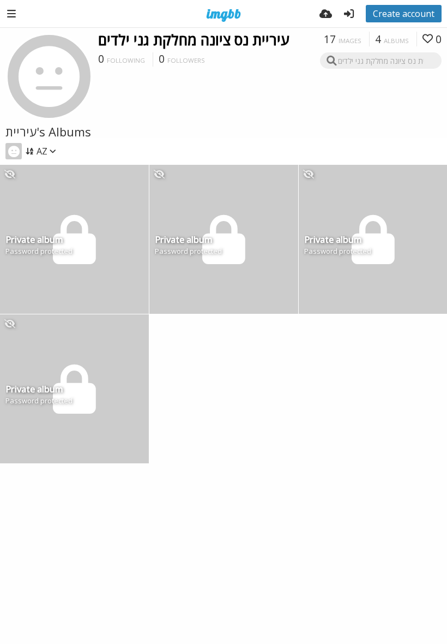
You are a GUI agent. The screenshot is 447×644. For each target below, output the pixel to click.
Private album (34, 240)
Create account (403, 14)
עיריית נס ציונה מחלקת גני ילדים (193, 40)
